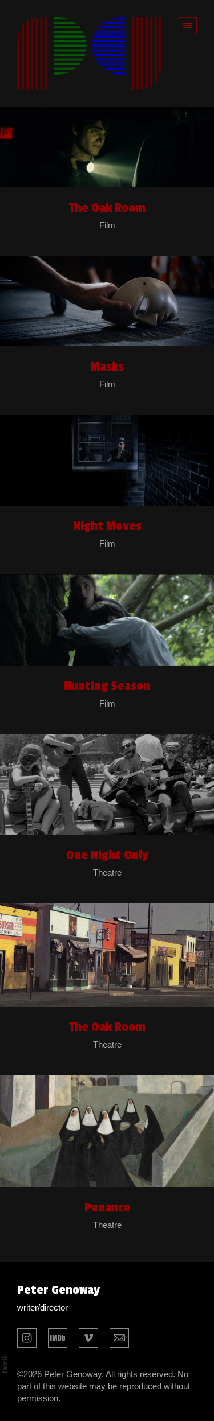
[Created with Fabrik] (4, 1364)
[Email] (119, 1336)
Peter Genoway (58, 1290)
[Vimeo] (88, 1336)
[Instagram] (27, 1336)
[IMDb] (57, 1336)
